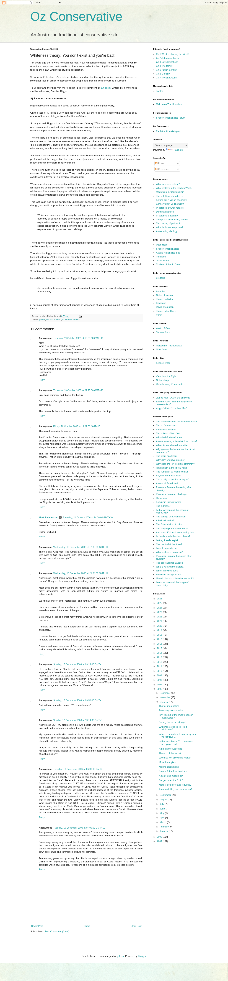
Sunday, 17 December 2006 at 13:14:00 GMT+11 (78, 720)
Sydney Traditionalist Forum (170, 117)
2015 (160, 648)
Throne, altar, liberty (166, 311)
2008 (160, 680)
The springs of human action (170, 516)
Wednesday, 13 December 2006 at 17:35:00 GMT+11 (80, 547)
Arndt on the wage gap (170, 748)
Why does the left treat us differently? (175, 464)
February (165, 826)
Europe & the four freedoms (173, 771)
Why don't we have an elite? (170, 460)
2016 (160, 643)
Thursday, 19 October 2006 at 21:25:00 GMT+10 (78, 390)
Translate (178, 150)
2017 (160, 639)
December (165, 693)
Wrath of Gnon (163, 328)
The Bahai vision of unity (169, 524)
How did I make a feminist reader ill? (175, 578)
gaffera (120, 956)
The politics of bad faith (168, 433)
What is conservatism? (168, 184)
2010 (160, 671)
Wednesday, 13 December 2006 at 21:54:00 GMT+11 (80, 573)
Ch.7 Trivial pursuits (166, 77)
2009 (160, 675)
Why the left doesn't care (169, 437)
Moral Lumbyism (167, 762)
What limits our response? (169, 227)
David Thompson (164, 307)
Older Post (136, 926)
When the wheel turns (167, 570)
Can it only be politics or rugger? (172, 479)
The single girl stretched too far (172, 528)
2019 (160, 630)
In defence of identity (167, 215)
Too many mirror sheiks (171, 710)
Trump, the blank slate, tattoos (172, 219)
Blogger (142, 956)
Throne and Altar (164, 299)
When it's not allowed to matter (172, 445)
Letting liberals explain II (168, 540)
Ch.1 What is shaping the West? (172, 54)
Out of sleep (162, 380)
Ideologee (161, 303)
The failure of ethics (169, 706)
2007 (160, 684)
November (165, 697)
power (42, 319)
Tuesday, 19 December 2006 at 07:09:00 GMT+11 (79, 827)
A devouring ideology (166, 231)
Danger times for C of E (171, 780)
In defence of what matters (170, 207)
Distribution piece (165, 211)
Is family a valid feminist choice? (173, 536)
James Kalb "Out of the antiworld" (173, 397)
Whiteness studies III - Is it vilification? (173, 728)
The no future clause (166, 425)
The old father (163, 506)
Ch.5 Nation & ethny (166, 69)
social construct (53, 319)
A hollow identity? (165, 520)
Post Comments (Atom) (57, 931)
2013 (160, 657)
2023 (160, 612)
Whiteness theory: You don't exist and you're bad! (176, 743)
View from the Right (166, 376)
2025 (160, 603)
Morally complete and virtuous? (175, 784)
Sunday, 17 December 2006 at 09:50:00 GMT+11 (78, 700)
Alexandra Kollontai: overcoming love (175, 532)
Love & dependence (166, 548)
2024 (160, 607)
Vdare (159, 315)
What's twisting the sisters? (170, 566)
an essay (106, 87)
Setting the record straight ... (173, 722)
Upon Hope (161, 244)
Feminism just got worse (168, 502)
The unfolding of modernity (169, 196)
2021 (160, 621)
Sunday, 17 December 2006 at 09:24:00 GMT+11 (78, 664)
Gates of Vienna (164, 295)
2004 (160, 841)
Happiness (161, 498)
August (164, 799)
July (162, 804)
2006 (160, 689)
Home (87, 926)
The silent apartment (166, 456)
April (162, 817)
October (164, 702)
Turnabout (161, 256)
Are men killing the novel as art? (175, 789)
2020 (160, 625)
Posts (160, 163)
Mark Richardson (48, 517)
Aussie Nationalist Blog (168, 252)
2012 (160, 662)
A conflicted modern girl (171, 776)
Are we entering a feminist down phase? (176, 441)
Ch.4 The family (164, 66)
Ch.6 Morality (163, 73)
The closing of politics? (168, 223)
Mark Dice (161, 349)
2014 (160, 653)
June (162, 808)
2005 (160, 837)
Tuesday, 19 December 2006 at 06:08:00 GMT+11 (79, 769)
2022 (160, 616)
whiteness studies (71, 319)
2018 (160, 634)
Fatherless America (166, 429)
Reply (42, 380)
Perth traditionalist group (168, 131)
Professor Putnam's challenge (171, 494)
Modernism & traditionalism (170, 192)
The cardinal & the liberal (169, 544)
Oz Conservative (76, 16)
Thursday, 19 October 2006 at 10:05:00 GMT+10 (78, 338)
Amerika (160, 291)
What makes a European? (169, 552)
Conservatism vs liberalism (170, 204)
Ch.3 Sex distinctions (167, 62)
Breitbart (160, 278)
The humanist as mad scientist (172, 471)
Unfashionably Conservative (170, 384)
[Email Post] (80, 316)
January (164, 831)
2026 (160, 598)
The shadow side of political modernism (176, 421)
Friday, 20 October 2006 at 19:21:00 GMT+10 (76, 426)
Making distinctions (169, 766)
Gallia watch (162, 260)
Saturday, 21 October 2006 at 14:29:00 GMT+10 (88, 517)
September (166, 795)
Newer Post (37, 926)
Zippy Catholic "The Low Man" (171, 408)
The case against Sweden (169, 562)
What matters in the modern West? (174, 188)
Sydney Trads (163, 332)
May (162, 813)
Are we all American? (167, 483)
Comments (163, 169)
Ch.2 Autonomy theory (167, 58)
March (163, 822)
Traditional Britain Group (168, 264)
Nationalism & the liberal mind (171, 467)
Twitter (159, 91)
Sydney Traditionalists (167, 248)
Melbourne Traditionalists (169, 104)
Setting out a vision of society (171, 200)
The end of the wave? (170, 753)
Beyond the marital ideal (168, 475)
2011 (160, 666)
